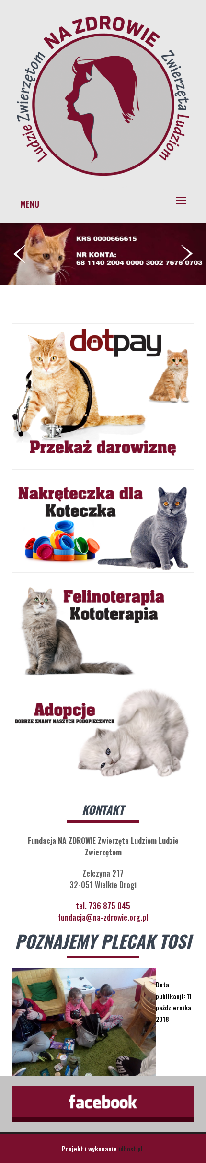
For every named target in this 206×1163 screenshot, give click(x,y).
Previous (19, 253)
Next (186, 253)
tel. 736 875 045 (103, 906)
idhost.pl (130, 1148)
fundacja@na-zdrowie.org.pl (103, 917)
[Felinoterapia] (103, 179)
